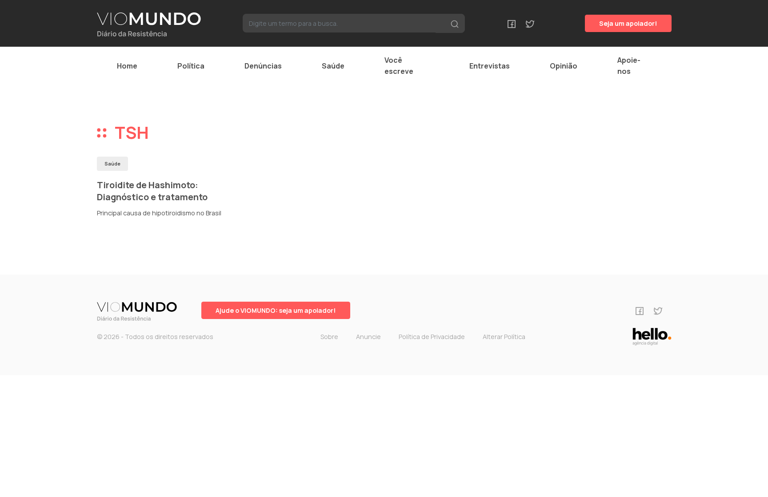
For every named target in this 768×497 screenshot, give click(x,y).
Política (190, 66)
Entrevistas (489, 66)
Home (127, 66)
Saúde (333, 66)
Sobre (329, 336)
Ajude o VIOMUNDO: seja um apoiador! (276, 310)
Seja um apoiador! (628, 23)
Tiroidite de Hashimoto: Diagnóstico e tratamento (152, 191)
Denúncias (263, 66)
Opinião (563, 66)
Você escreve (398, 65)
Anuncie (368, 336)
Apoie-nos (628, 65)
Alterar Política (504, 336)
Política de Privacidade (432, 336)
